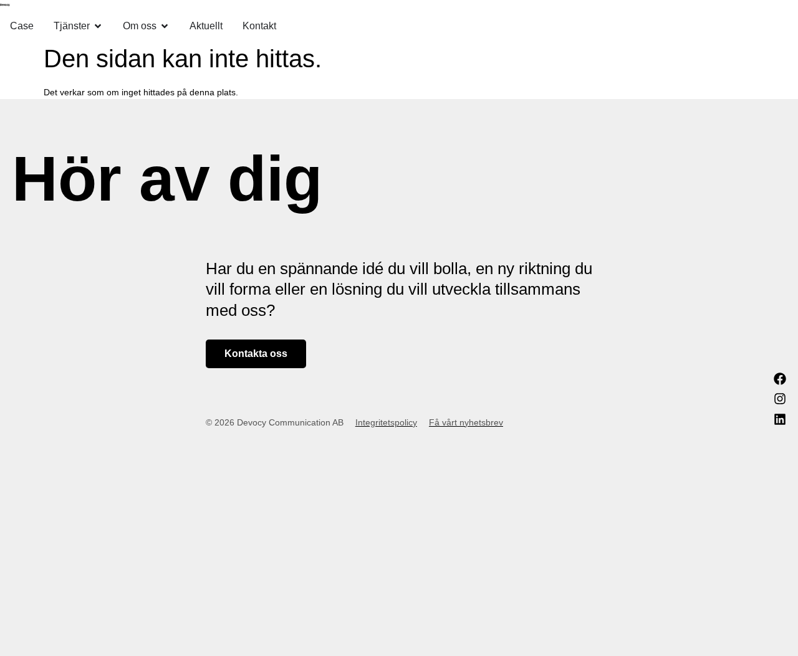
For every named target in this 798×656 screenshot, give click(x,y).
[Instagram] (780, 398)
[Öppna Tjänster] (98, 26)
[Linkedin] (780, 419)
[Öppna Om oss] (165, 26)
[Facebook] (780, 379)
